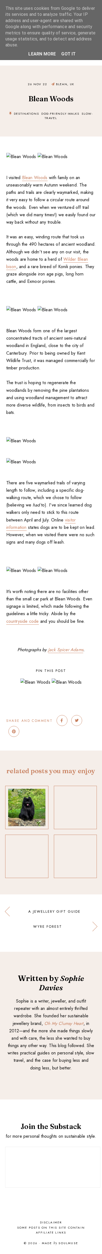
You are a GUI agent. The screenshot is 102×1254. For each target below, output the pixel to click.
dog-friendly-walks (60, 113)
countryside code (22, 621)
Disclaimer (51, 1222)
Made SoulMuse (60, 1243)
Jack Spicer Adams (65, 650)
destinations (26, 113)
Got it (68, 54)
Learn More (42, 54)
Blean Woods (35, 177)
